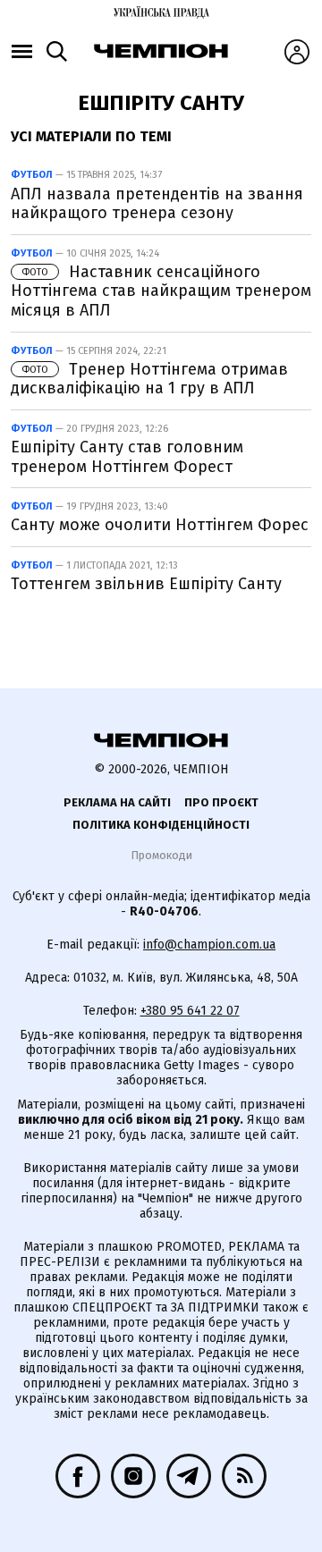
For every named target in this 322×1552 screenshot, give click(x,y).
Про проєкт (221, 802)
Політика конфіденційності (161, 824)
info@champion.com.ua (209, 944)
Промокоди (161, 855)
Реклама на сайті (117, 802)
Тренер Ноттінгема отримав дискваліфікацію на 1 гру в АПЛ (149, 379)
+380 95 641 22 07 (190, 1010)
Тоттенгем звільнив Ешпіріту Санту (146, 584)
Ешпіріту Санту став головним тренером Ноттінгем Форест (127, 457)
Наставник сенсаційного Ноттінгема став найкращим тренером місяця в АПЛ (161, 291)
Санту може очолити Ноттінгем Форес (160, 525)
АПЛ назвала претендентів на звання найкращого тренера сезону (157, 204)
